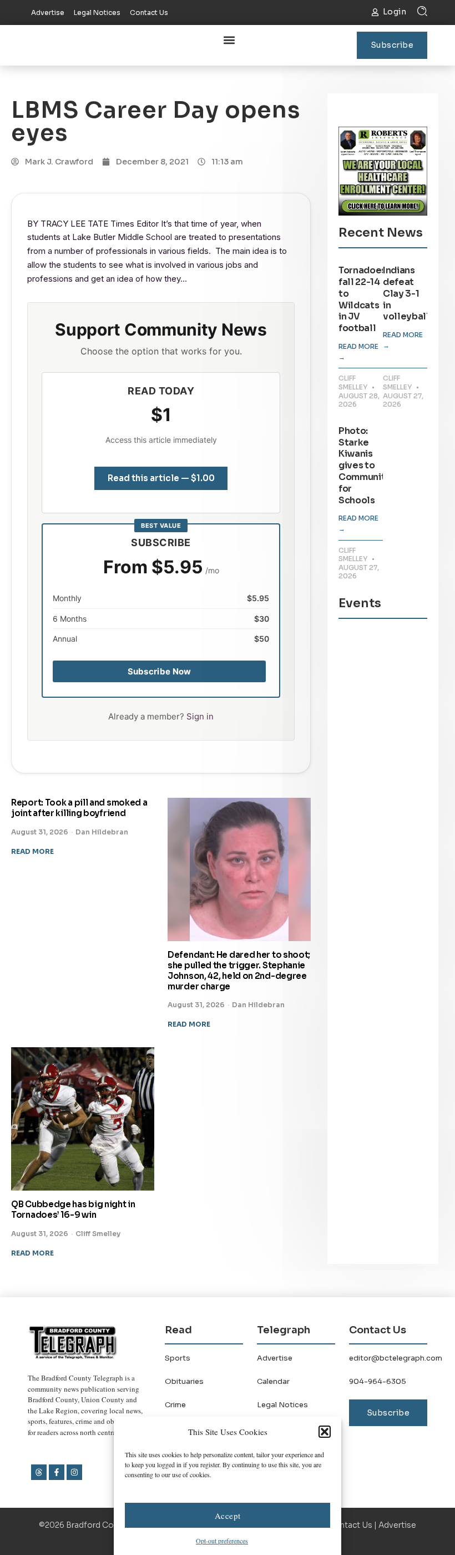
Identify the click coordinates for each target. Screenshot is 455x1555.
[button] (324, 1431)
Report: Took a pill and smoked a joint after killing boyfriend (79, 807)
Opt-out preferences (222, 1540)
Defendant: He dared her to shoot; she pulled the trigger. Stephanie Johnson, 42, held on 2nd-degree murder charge (239, 970)
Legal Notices (282, 1404)
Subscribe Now (159, 671)
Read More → (358, 351)
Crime (175, 1404)
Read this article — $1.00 (161, 478)
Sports (177, 1358)
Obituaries (184, 1381)
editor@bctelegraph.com (395, 1358)
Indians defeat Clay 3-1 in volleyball (406, 293)
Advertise (274, 1358)
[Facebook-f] (56, 1472)
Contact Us (350, 1525)
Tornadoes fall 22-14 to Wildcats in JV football (362, 299)
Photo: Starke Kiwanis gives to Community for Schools (364, 465)
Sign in (200, 716)
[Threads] (39, 1472)
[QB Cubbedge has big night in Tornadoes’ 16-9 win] (82, 1119)
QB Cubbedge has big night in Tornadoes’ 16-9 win (73, 1209)
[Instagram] (74, 1472)
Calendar (273, 1381)
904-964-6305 (377, 1381)
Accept (228, 1515)
